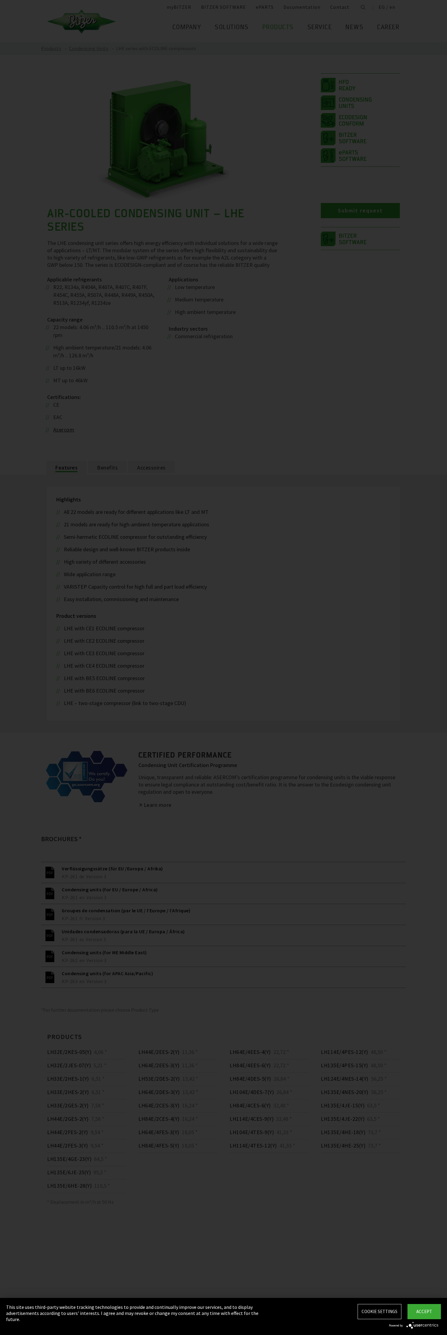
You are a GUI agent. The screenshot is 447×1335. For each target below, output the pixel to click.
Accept (424, 1311)
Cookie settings (379, 1311)
